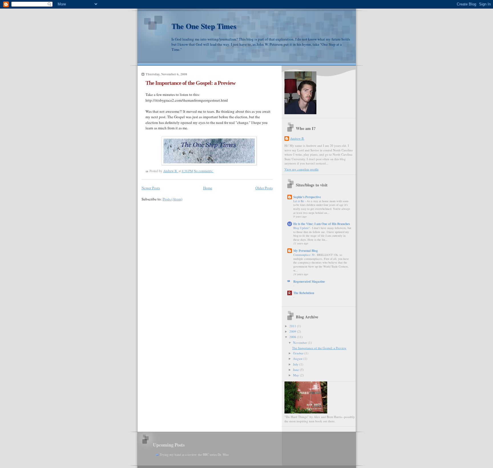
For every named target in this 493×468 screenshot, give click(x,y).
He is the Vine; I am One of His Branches (321, 224)
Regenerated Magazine (309, 281)
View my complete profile (301, 169)
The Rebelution (303, 293)
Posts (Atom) (172, 199)
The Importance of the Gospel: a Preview (190, 83)
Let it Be (299, 201)
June (296, 369)
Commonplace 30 (304, 255)
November (300, 342)
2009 (293, 331)
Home (207, 187)
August (298, 358)
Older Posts (264, 187)
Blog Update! (301, 228)
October (298, 353)
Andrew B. (297, 138)
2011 (293, 326)
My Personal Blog (305, 250)
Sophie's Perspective (307, 197)
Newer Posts (151, 187)
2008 (293, 337)
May (296, 375)
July (296, 364)
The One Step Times (203, 26)
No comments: (204, 171)
